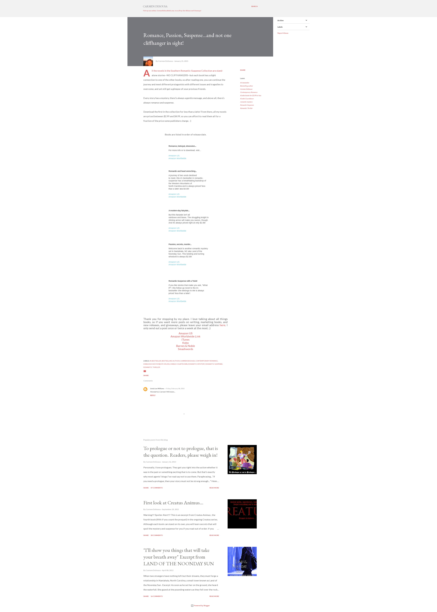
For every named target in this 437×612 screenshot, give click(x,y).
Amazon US (174, 156)
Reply (152, 395)
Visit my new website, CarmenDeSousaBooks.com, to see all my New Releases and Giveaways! (172, 11)
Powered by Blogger (202, 605)
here (222, 325)
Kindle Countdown (247, 99)
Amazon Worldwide (177, 158)
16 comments (157, 596)
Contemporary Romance (248, 92)
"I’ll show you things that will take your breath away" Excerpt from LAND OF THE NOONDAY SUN (178, 557)
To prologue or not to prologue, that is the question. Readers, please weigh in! (180, 451)
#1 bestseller (244, 83)
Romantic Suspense (247, 105)
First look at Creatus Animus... (173, 502)
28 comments (157, 535)
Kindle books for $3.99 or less (250, 95)
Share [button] (242, 70)
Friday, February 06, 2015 (175, 388)
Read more (214, 488)
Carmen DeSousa (155, 6)
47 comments (157, 488)
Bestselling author (246, 86)
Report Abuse (282, 33)
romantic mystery (246, 102)
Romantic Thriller (246, 108)
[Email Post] (144, 372)
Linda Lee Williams (157, 388)
